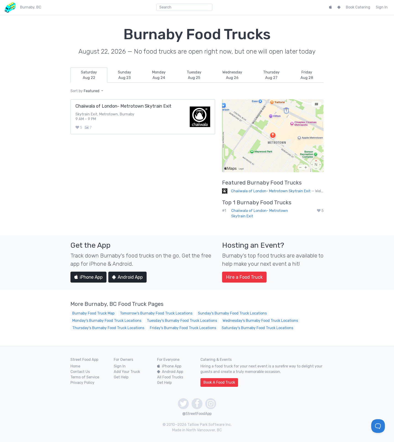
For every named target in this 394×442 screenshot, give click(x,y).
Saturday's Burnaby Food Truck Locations (257, 328)
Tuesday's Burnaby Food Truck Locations (182, 320)
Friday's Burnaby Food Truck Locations (183, 328)
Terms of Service (84, 377)
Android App (130, 277)
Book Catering (358, 7)
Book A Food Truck (219, 382)
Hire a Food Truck (244, 277)
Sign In (382, 7)
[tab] (88, 75)
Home (75, 366)
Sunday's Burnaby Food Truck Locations (232, 313)
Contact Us (80, 371)
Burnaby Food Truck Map (93, 313)
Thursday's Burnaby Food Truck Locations (108, 328)
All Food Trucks (170, 377)
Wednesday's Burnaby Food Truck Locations (260, 320)
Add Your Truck (127, 371)
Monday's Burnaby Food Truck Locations (106, 320)
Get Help (121, 377)
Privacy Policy (82, 382)
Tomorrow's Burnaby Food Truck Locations (156, 313)
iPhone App (91, 277)
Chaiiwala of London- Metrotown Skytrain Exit (271, 191)
